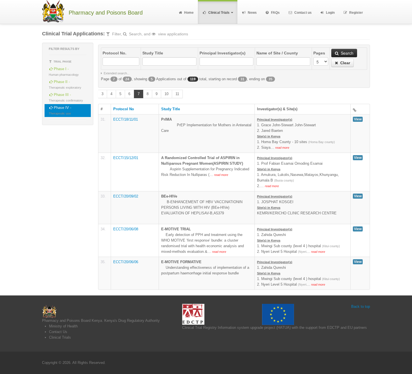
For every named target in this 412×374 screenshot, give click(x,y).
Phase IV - (60, 110)
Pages (319, 53)
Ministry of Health (63, 326)
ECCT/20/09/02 (125, 196)
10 (166, 94)
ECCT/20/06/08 (125, 229)
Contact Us (58, 332)
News (252, 13)
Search (346, 53)
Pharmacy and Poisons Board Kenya (72, 320)
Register (355, 13)
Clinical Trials (218, 13)
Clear (344, 63)
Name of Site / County (277, 53)
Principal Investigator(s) (223, 53)
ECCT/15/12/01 (125, 158)
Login (330, 13)
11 (177, 94)
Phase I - (64, 71)
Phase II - (65, 84)
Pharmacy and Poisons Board (106, 13)
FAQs (275, 13)
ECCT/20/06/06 (125, 262)
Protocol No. (114, 53)
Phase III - (66, 97)
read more (282, 147)
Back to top (360, 306)
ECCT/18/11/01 (125, 119)
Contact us (302, 13)
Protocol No (123, 109)
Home (188, 13)
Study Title (152, 53)
